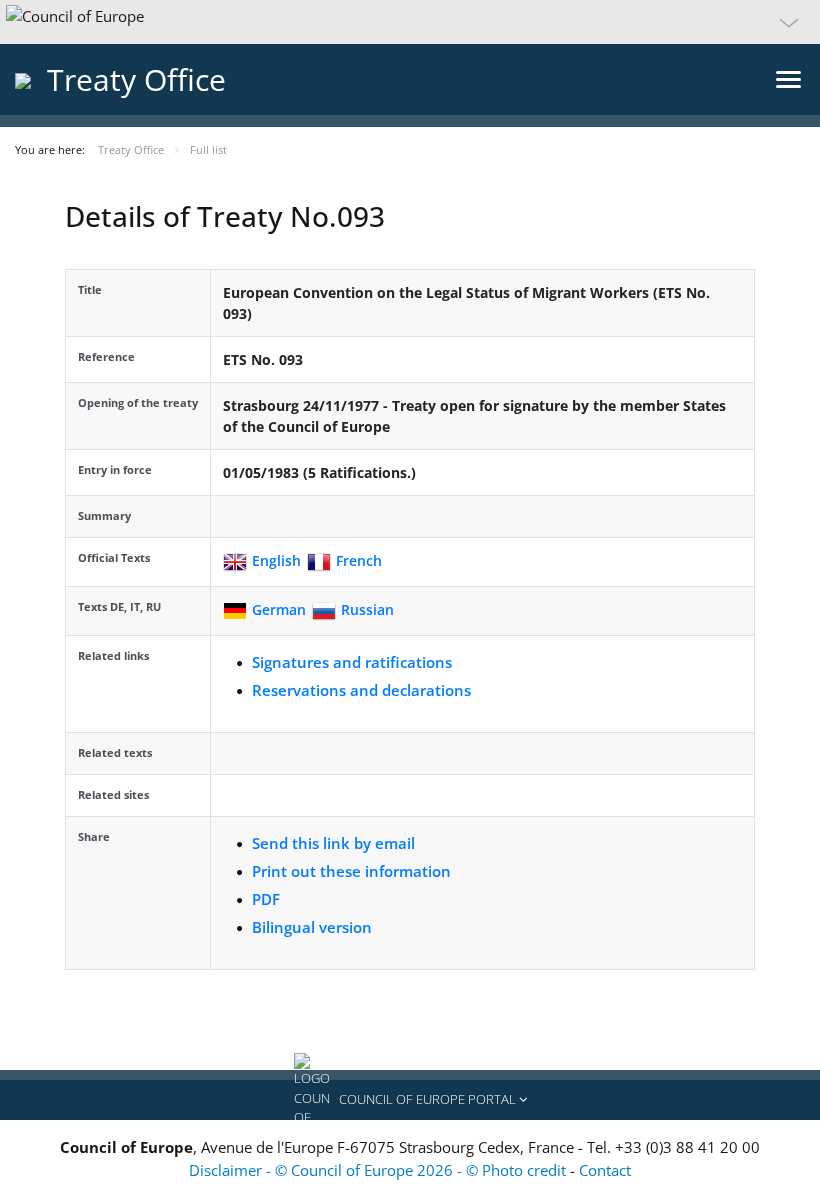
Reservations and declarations (361, 690)
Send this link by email (333, 843)
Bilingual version (312, 927)
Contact (605, 1170)
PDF (266, 899)
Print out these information (351, 871)
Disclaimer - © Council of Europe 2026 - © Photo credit (379, 1170)
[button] (410, 22)
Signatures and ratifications (352, 662)
